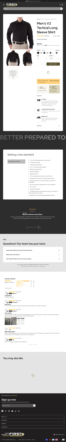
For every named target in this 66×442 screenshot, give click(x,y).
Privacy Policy (28, 439)
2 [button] (31, 344)
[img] (12, 292)
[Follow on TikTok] (15, 411)
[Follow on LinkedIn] (19, 411)
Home (38, 19)
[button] (40, 36)
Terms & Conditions (21, 439)
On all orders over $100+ (33, 1)
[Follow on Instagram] (9, 411)
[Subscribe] (34, 405)
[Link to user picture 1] (8, 321)
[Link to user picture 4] (22, 321)
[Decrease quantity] (39, 64)
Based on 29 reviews (9, 282)
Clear (58, 8)
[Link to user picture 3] (18, 321)
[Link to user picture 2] (14, 321)
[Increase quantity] (44, 64)
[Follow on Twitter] (6, 411)
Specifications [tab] (15, 161)
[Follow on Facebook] (2, 411)
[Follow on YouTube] (12, 411)
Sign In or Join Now (54, 80)
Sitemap (33, 439)
